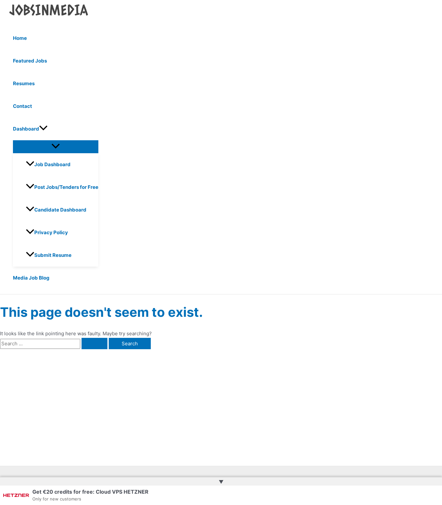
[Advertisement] (101, 397)
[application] (43, 129)
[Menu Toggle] (55, 146)
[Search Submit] (94, 343)
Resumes (24, 83)
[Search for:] (54, 343)
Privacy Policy (51, 232)
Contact (22, 106)
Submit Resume (53, 255)
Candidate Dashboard (60, 210)
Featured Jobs (30, 61)
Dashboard (26, 129)
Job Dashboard (52, 164)
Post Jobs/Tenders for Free (66, 187)
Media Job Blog (31, 278)
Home (20, 38)
